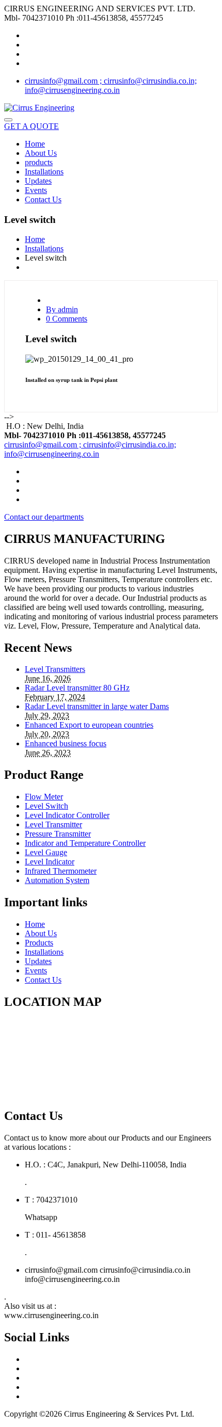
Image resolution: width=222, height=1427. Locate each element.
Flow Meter (44, 796)
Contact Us (43, 199)
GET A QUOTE (31, 126)
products (39, 162)
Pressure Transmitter (58, 833)
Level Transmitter (53, 824)
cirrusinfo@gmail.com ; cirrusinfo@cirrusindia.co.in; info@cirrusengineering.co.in (111, 85)
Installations (44, 171)
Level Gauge (46, 852)
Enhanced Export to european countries (89, 724)
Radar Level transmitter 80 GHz (77, 687)
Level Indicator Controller (67, 815)
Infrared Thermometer (61, 871)
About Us (41, 153)
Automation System (57, 880)
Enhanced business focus (65, 743)
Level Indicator (49, 861)
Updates (38, 181)
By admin (62, 309)
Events (36, 190)
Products (39, 942)
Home (35, 143)
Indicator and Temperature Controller (85, 843)
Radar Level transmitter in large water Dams (97, 706)
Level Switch (46, 805)
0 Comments (66, 318)
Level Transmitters (55, 669)
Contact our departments (44, 516)
